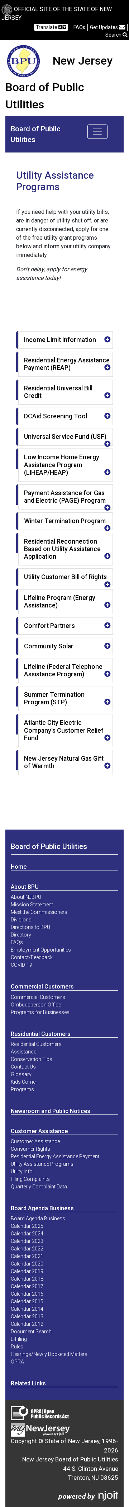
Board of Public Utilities (49, 846)
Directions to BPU (30, 927)
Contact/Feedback (32, 957)
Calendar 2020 (27, 1264)
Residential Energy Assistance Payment (55, 1156)
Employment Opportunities (41, 950)
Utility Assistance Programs (42, 1164)
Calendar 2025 (27, 1226)
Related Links (28, 1383)
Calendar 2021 (27, 1256)
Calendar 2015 (27, 1301)
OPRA (17, 1362)
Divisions (21, 919)
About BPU (25, 886)
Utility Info (22, 1171)
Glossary (21, 1074)
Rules (17, 1346)
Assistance (23, 1052)
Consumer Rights (30, 1149)
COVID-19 (21, 965)
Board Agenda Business (42, 1208)
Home (19, 866)
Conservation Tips (31, 1059)
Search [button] (114, 35)
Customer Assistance (39, 1131)
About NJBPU (26, 897)
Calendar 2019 (27, 1271)
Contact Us (23, 1067)
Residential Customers (41, 1034)
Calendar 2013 (27, 1316)
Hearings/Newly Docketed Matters (49, 1354)
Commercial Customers (42, 986)
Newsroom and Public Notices (50, 1111)
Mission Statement (32, 904)
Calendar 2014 (27, 1309)
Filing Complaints (30, 1179)
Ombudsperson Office (36, 1005)
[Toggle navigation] (97, 132)
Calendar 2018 (27, 1279)
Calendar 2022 (27, 1249)
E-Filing (19, 1339)
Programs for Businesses (40, 1012)
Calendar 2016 (27, 1294)
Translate (47, 27)
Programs (22, 1089)
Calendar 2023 (27, 1241)
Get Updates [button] (104, 27)
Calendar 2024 (27, 1233)
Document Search (31, 1331)
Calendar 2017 (27, 1286)
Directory (21, 935)
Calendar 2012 (27, 1324)
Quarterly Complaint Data (39, 1186)
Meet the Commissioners (39, 912)
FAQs (17, 942)
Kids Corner (24, 1082)
